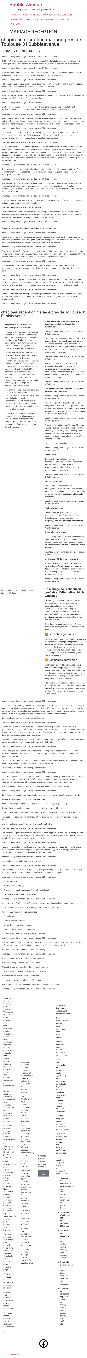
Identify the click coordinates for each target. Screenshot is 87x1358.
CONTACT (15, 24)
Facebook (15, 1354)
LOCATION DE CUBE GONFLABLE (57, 15)
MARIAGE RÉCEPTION (20, 19)
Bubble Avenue (26, 4)
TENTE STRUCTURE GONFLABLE (25, 15)
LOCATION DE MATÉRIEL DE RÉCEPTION (51, 19)
